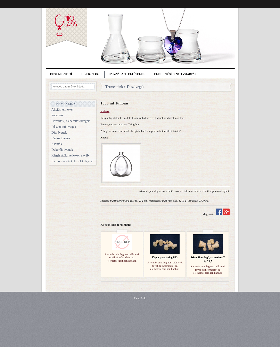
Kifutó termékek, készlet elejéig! (72, 161)
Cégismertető (61, 74)
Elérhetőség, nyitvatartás (175, 74)
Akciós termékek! (62, 109)
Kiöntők (56, 144)
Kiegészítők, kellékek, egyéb (70, 155)
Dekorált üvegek (62, 149)
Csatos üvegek (60, 138)
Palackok (57, 115)
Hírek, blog (90, 74)
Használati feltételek (127, 74)
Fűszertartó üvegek (63, 126)
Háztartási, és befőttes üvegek (70, 121)
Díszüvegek (59, 132)
